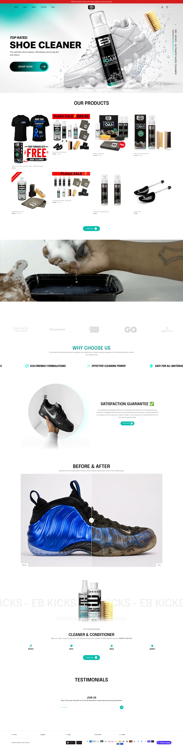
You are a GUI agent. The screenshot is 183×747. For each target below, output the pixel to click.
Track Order (97, 734)
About (34, 7)
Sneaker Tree (137, 211)
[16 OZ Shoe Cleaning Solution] (112, 191)
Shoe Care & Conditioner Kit (141, 153)
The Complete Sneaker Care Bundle (61, 200)
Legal (69, 734)
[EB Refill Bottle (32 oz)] (31, 191)
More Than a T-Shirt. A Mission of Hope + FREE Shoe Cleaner (28, 166)
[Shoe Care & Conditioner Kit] (153, 133)
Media (123, 734)
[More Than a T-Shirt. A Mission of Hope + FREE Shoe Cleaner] (31, 139)
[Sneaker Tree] (153, 191)
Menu (15, 734)
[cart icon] (167, 7)
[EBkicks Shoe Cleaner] (91, 7)
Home (16, 7)
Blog (53, 7)
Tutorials (44, 7)
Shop (25, 7)
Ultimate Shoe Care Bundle (59, 152)
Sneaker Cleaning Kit (98, 153)
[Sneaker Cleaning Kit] (112, 133)
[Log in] (162, 7)
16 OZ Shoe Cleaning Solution (101, 211)
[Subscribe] (121, 707)
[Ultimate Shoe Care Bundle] (71, 132)
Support (42, 734)
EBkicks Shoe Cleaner (23, 742)
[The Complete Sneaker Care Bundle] (71, 185)
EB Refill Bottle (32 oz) (18, 211)
